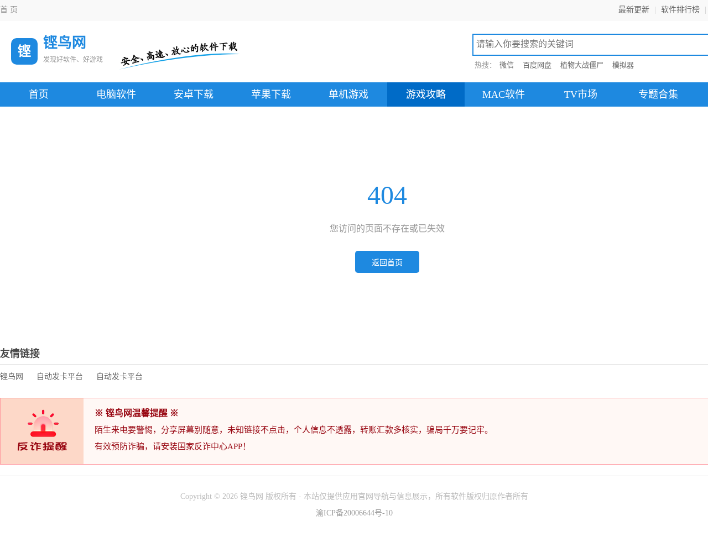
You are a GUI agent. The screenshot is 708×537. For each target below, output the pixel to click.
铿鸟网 (11, 376)
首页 (39, 94)
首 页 (9, 10)
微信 (506, 65)
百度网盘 (537, 65)
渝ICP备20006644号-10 (354, 513)
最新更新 (633, 10)
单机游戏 (348, 94)
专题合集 (658, 94)
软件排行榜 (680, 10)
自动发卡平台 (60, 376)
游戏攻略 (426, 94)
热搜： (485, 65)
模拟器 (623, 65)
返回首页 (387, 263)
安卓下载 (194, 94)
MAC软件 (503, 94)
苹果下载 (271, 94)
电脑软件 (116, 94)
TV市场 (580, 94)
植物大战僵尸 (581, 65)
